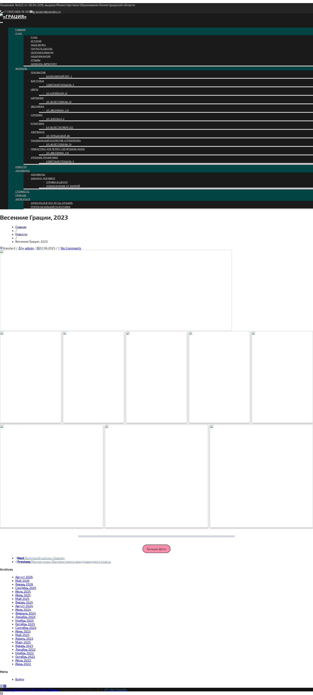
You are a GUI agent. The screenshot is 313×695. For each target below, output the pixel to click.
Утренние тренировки (44, 157)
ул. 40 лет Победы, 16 (58, 101)
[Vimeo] (4, 686)
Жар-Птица (37, 81)
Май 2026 (22, 580)
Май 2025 (22, 598)
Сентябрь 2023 (25, 627)
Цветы (34, 89)
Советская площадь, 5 (60, 84)
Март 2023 (23, 642)
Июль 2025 (23, 591)
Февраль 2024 (25, 613)
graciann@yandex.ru (47, 11)
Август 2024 (24, 606)
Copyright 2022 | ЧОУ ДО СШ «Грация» (31, 689)
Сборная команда (42, 52)
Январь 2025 (24, 602)
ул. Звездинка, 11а (57, 110)
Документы (22, 170)
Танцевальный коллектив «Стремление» (56, 140)
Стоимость (22, 191)
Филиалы (21, 68)
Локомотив (38, 72)
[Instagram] (1, 686)
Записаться (22, 199)
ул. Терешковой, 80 (58, 135)
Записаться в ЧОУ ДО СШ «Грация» (52, 203)
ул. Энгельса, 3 (55, 118)
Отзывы (35, 60)
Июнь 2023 (23, 631)
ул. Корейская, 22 (56, 93)
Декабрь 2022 (25, 649)
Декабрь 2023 (25, 617)
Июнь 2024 (23, 609)
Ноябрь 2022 (24, 653)
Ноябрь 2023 (24, 620)
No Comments (71, 248)
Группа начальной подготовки (50, 206)
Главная (20, 29)
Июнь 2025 (22, 595)
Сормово (37, 115)
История (36, 41)
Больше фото (156, 549)
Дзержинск (38, 132)
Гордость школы (41, 48)
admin (29, 248)
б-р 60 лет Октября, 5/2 (59, 127)
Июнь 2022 (23, 664)
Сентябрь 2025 (25, 588)
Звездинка (37, 106)
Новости (20, 167)
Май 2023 (22, 635)
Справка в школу (57, 182)
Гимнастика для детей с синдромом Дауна (58, 149)
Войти (19, 679)
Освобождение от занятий (63, 186)
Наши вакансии (41, 56)
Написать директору (44, 64)
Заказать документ (43, 178)
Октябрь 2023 (25, 624)
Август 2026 (24, 577)
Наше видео (38, 45)
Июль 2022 (23, 660)
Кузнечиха (37, 123)
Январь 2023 (24, 646)
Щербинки (37, 98)
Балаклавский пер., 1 (59, 76)
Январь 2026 (24, 584)
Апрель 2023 (24, 638)
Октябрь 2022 (25, 656)
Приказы (20, 195)
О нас (18, 33)
